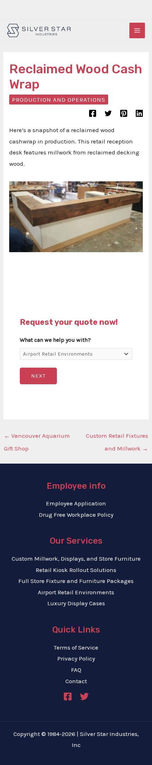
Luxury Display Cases (76, 603)
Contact (76, 681)
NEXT (38, 376)
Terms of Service (76, 647)
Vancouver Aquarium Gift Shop (37, 437)
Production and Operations (58, 99)
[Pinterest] (123, 113)
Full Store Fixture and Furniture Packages (76, 580)
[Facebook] (92, 113)
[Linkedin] (139, 113)
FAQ (76, 669)
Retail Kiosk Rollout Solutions (76, 569)
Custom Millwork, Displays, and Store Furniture (76, 558)
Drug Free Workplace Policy (76, 514)
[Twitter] (108, 113)
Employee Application (76, 503)
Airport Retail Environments (76, 592)
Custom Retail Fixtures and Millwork (117, 437)
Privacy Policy (76, 658)
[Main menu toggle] (137, 30)
